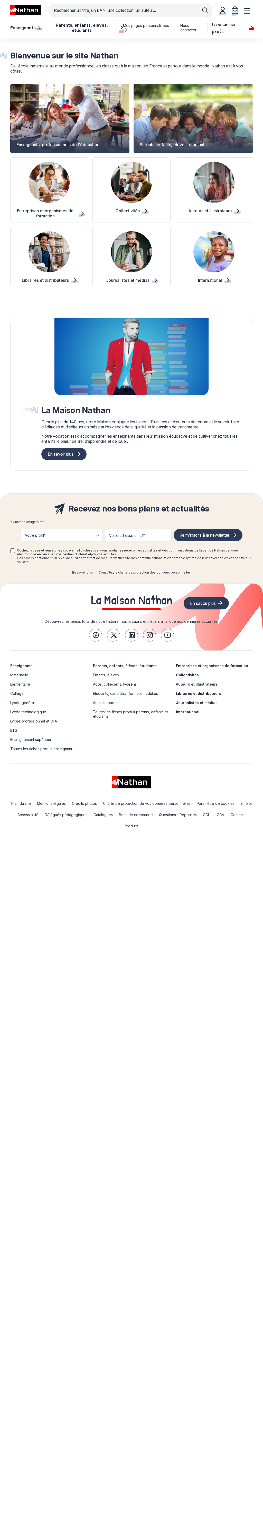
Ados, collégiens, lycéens (115, 684)
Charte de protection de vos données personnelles (147, 803)
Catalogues (103, 814)
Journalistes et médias (197, 702)
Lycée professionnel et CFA (33, 721)
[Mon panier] (235, 10)
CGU (207, 814)
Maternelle (19, 675)
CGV (220, 814)
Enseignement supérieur (30, 739)
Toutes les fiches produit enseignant (41, 749)
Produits (131, 826)
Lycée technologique (28, 712)
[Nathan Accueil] (25, 10)
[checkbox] (12, 550)
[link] (95, 635)
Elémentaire (20, 684)
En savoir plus (60, 454)
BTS (13, 730)
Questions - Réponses (178, 814)
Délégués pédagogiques (66, 814)
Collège (17, 693)
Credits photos (84, 803)
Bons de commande (136, 814)
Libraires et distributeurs (198, 693)
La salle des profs (223, 27)
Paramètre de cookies (215, 803)
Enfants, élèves (106, 675)
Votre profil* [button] (35, 535)
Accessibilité (28, 814)
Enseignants (21, 666)
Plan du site (21, 803)
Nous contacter (188, 27)
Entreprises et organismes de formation (212, 666)
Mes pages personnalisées (146, 25)
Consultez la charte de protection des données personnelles (145, 572)
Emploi (246, 803)
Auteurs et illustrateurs (197, 684)
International (187, 712)
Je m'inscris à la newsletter (204, 535)
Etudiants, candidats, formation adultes (125, 693)
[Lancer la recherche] (205, 10)
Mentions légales (51, 803)
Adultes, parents (106, 702)
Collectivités (187, 675)
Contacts (238, 814)
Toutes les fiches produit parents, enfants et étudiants (130, 714)
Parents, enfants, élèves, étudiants (125, 666)
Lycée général (22, 702)
